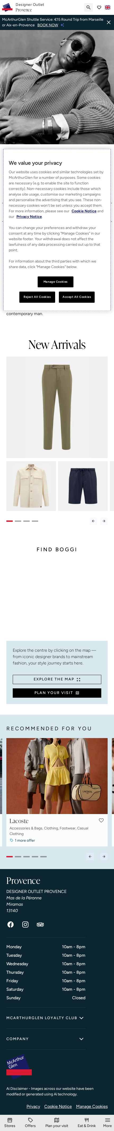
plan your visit (53, 693)
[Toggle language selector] (107, 7)
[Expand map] (57, 601)
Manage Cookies (92, 1106)
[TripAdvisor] (40, 924)
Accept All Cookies (77, 297)
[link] (30, 7)
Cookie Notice (58, 1106)
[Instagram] (25, 924)
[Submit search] (88, 7)
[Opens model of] (57, 407)
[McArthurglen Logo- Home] (7, 7)
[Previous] (93, 521)
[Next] (104, 521)
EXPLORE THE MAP (54, 679)
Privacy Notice (29, 216)
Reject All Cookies (37, 297)
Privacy (33, 1106)
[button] (101, 820)
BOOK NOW (47, 25)
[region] (57, 230)
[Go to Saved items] (99, 7)
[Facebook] (10, 924)
